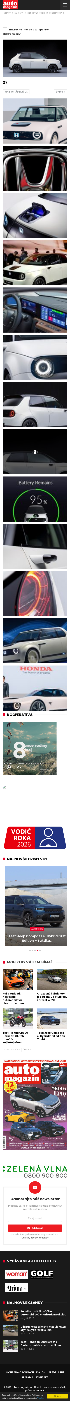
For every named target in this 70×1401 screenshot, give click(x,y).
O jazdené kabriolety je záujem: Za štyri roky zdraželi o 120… (43, 1328)
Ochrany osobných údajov (35, 1237)
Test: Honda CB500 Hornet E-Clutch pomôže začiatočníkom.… (41, 1343)
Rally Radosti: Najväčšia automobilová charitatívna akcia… (43, 1313)
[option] (35, 908)
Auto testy (35, 929)
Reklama (27, 1377)
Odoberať (37, 1228)
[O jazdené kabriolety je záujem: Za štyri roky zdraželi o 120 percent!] (52, 979)
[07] (35, 121)
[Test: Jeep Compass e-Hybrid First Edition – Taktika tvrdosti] (35, 906)
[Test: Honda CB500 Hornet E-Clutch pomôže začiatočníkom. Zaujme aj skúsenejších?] (18, 1019)
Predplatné (56, 1372)
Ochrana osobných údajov (25, 1372)
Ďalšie (60, 91)
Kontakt (42, 1377)
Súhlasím (57, 1396)
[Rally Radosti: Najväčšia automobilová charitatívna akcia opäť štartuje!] (18, 979)
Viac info (41, 1398)
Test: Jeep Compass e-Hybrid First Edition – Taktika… (35, 938)
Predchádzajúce (17, 91)
